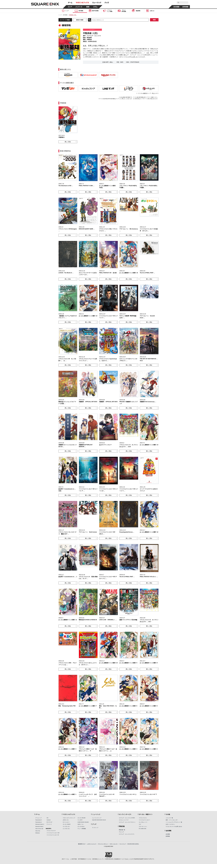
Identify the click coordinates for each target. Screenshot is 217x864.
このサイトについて (91, 843)
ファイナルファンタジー (144, 820)
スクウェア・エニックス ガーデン (126, 834)
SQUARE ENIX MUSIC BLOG (99, 820)
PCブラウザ (49, 822)
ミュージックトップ (96, 817)
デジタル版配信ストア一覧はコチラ (148, 93)
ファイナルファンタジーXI (53, 835)
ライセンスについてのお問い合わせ (174, 826)
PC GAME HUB (142, 828)
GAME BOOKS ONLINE (83, 822)
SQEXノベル (80, 824)
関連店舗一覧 (122, 829)
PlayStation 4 (38, 822)
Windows (37, 833)
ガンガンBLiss (81, 826)
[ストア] (70, 6)
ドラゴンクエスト (143, 817)
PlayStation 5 (38, 820)
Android (48, 820)
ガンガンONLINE (81, 817)
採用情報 (168, 836)
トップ (60, 15)
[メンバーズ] (79, 6)
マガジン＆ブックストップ (69, 817)
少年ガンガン (66, 820)
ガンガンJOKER (66, 824)
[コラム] (95, 6)
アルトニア (121, 832)
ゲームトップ (38, 817)
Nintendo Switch (39, 826)
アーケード (49, 824)
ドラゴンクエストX (51, 830)
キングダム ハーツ (143, 822)
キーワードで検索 (65, 20)
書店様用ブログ (81, 843)
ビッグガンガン (66, 828)
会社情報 (168, 834)
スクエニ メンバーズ (123, 820)
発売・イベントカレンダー (172, 820)
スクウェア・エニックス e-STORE (127, 817)
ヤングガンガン (66, 826)
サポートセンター (114, 843)
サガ (140, 824)
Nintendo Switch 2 (39, 824)
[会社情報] (176, 6)
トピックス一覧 (169, 817)
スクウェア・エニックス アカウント (127, 822)
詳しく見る (68, 141)
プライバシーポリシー (103, 843)
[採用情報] (185, 6)
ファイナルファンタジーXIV (53, 832)
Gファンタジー (66, 822)
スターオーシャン (143, 826)
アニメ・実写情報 (82, 828)
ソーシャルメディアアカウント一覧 (174, 822)
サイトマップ (123, 843)
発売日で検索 (79, 20)
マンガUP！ (80, 820)
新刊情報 (65, 15)
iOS (47, 817)
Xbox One (37, 830)
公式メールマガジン (170, 824)
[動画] (88, 6)
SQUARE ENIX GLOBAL (133, 843)
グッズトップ (95, 827)
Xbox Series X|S (39, 828)
